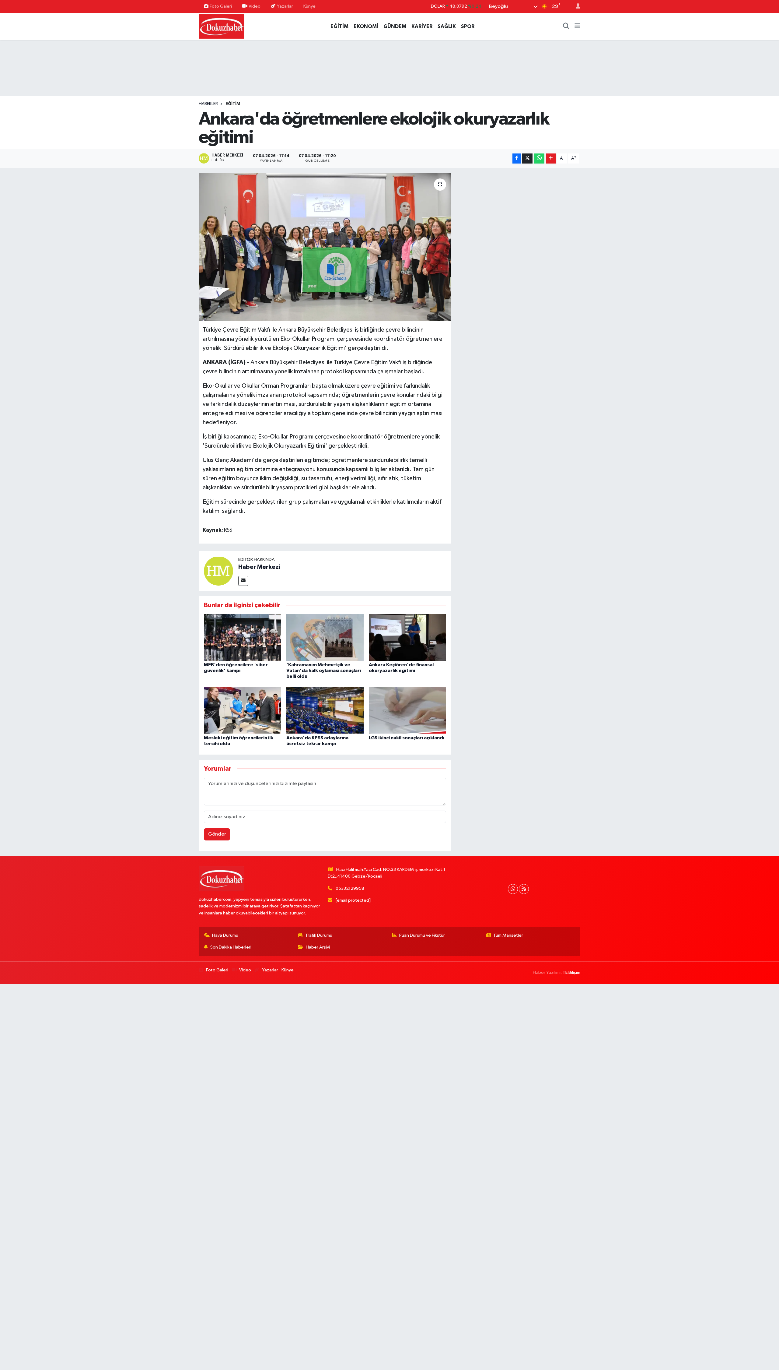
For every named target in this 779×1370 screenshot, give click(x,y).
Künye (309, 6)
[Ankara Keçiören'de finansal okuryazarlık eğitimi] (407, 637)
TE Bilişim (571, 972)
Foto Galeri (221, 6)
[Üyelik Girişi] (575, 6)
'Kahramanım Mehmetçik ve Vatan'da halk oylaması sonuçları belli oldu (323, 670)
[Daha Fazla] (551, 158)
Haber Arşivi (318, 947)
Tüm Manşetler (508, 935)
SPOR (467, 26)
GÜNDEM (394, 26)
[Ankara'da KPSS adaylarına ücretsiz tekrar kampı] (325, 710)
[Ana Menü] (577, 26)
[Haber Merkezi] (218, 570)
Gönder (217, 834)
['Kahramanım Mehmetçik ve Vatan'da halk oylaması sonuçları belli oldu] (325, 637)
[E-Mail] (243, 581)
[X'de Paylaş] (527, 158)
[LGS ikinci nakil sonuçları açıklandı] (407, 710)
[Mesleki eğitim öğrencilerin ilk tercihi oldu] (242, 710)
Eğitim (232, 104)
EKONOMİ (366, 26)
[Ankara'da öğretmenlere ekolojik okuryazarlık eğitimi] (325, 247)
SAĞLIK (447, 26)
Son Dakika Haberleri (230, 947)
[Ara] (566, 26)
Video (254, 6)
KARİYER (421, 26)
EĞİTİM (339, 26)
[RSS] (524, 889)
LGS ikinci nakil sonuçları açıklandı (406, 737)
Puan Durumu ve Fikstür (422, 935)
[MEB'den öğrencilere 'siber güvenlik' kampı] (242, 637)
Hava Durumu (225, 935)
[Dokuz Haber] (221, 26)
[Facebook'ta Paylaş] (516, 158)
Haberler (208, 104)
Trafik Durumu (318, 935)
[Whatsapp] (513, 889)
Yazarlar (285, 6)
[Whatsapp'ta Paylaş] (539, 158)
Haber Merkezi (259, 567)
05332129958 (350, 888)
